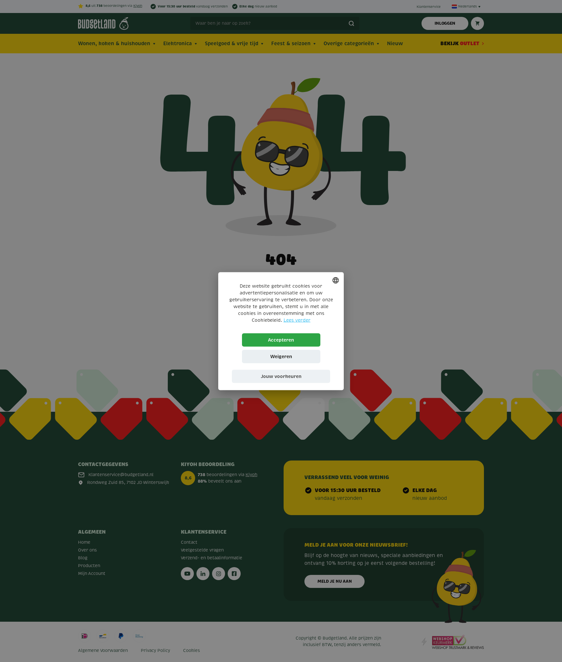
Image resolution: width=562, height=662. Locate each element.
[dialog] (281, 331)
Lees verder (297, 320)
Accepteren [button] (281, 340)
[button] (281, 376)
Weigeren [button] (281, 356)
